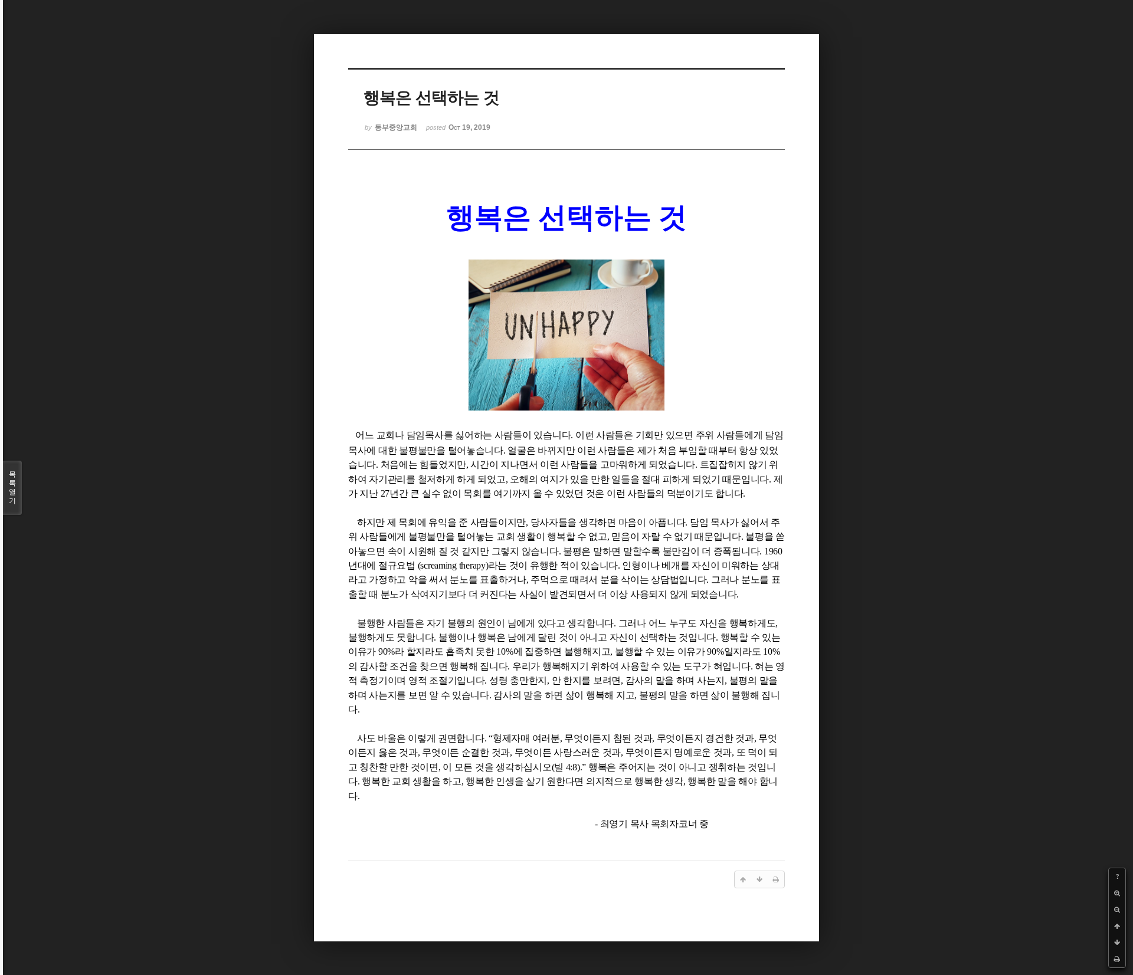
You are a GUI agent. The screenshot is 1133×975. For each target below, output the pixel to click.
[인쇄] (1117, 959)
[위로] (1117, 926)
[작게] (1117, 909)
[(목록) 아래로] (1117, 942)
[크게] (1117, 893)
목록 (12, 487)
